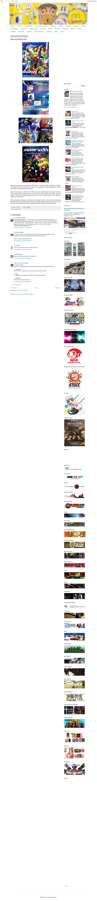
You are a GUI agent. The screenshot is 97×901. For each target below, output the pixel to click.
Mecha (50, 28)
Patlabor (13, 31)
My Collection (75, 111)
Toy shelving (75, 131)
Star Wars (29, 31)
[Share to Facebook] (28, 207)
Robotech (21, 31)
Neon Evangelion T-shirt (77, 158)
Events (61, 26)
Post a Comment (16, 284)
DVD (19, 209)
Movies (73, 28)
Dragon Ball (28, 26)
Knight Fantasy (33, 28)
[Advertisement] (74, 58)
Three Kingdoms (39, 31)
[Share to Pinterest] (29, 207)
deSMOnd (16, 254)
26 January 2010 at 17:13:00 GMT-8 (22, 258)
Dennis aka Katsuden (19, 263)
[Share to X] (26, 207)
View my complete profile (70, 107)
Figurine (76, 26)
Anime (12, 26)
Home (35, 287)
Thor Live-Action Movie (77, 195)
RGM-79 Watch (75, 176)
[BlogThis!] (25, 207)
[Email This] (23, 207)
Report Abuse (68, 237)
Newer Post (13, 287)
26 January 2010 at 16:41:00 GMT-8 (22, 240)
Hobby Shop (14, 28)
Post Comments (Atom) (22, 290)
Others (79, 28)
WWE (56, 31)
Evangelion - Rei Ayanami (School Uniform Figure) (78, 141)
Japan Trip (24, 28)
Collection (20, 26)
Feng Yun (68, 26)
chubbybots (17, 232)
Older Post (57, 287)
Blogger (55, 897)
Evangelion (53, 26)
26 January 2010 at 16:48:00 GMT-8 (22, 249)
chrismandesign (18, 217)
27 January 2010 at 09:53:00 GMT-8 (22, 281)
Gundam (83, 26)
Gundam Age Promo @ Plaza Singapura (77, 150)
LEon (15, 245)
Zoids (62, 31)
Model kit (57, 28)
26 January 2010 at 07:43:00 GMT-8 (22, 227)
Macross (43, 28)
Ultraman (49, 31)
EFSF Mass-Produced (41, 26)
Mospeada (65, 28)
